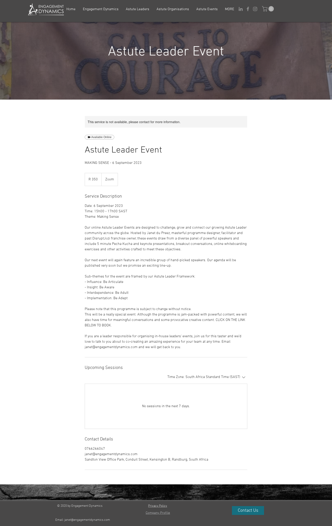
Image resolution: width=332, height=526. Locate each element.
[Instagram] (255, 9)
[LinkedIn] (240, 9)
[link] (268, 9)
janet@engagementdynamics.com (87, 520)
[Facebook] (248, 9)
